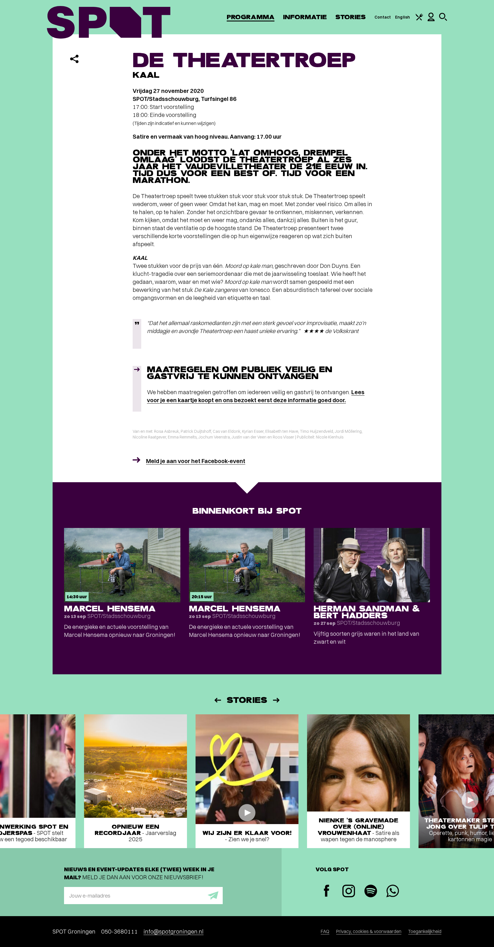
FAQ (325, 931)
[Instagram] (349, 891)
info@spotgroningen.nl (174, 931)
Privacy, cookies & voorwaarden (368, 931)
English (402, 17)
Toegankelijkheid (424, 931)
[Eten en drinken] (419, 19)
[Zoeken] (443, 19)
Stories (350, 17)
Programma (250, 17)
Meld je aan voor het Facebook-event (195, 460)
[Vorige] (217, 700)
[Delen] (74, 58)
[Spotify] (371, 891)
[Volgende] (276, 700)
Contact (383, 17)
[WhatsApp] (393, 891)
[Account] (431, 19)
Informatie (305, 17)
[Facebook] (327, 891)
